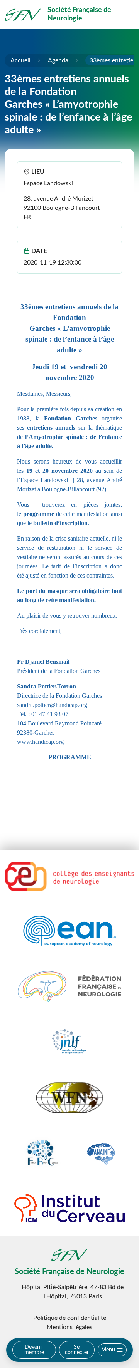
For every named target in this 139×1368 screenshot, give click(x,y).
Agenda (58, 60)
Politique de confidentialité (69, 1318)
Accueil (20, 60)
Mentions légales (69, 1327)
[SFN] (23, 14)
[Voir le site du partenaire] (69, 876)
